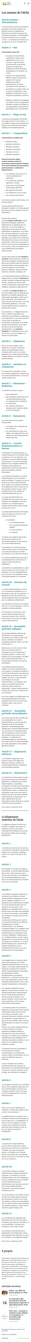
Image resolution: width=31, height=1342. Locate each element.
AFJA (7, 1338)
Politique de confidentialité (9, 1334)
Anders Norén (26, 1338)
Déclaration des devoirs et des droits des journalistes (13, 1330)
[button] (25, 3)
